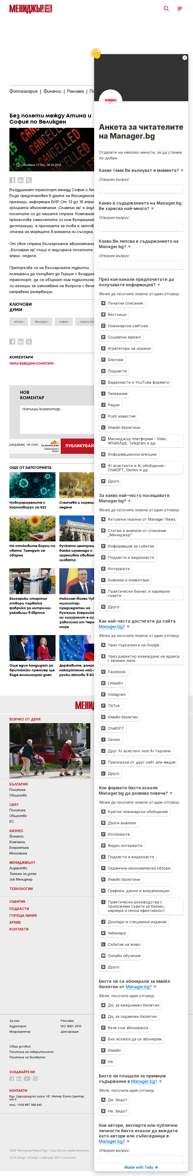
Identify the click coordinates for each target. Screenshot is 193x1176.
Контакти (18, 929)
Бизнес (16, 830)
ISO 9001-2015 (71, 1026)
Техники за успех (22, 873)
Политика (17, 789)
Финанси (16, 836)
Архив (15, 922)
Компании (17, 842)
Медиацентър (20, 1031)
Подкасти (19, 908)
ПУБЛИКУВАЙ (79, 446)
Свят (14, 804)
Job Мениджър (20, 879)
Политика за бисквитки (27, 1057)
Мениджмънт (22, 862)
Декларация (70, 1031)
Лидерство (18, 868)
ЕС (11, 821)
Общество (18, 795)
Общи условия (19, 1046)
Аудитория (17, 1026)
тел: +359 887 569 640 (25, 1104)
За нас (14, 1020)
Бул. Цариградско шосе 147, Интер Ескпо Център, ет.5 (47, 1098)
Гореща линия (23, 915)
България (18, 784)
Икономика (18, 853)
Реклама (67, 1020)
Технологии (21, 888)
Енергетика (19, 847)
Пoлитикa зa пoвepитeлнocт (31, 1051)
